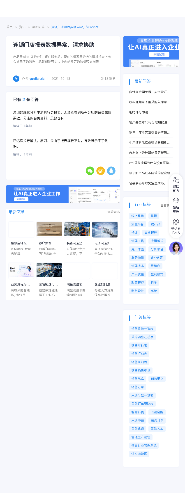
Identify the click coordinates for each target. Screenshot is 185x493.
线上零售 (137, 216)
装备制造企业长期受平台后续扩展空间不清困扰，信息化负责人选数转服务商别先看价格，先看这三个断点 (76, 243)
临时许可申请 (138, 112)
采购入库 (157, 429)
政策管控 (137, 282)
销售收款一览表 (142, 328)
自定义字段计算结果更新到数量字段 (149, 153)
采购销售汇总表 (142, 337)
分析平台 (157, 249)
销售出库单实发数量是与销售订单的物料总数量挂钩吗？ (149, 132)
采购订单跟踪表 (142, 404)
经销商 (155, 266)
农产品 (155, 224)
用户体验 (137, 249)
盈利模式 (157, 274)
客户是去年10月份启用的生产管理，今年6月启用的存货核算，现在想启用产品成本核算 (150, 122)
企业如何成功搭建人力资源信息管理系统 (104, 284)
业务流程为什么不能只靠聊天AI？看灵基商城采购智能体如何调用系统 (20, 284)
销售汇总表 (139, 353)
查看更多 (113, 212)
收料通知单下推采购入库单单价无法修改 (149, 102)
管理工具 (137, 241)
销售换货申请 (140, 370)
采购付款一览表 (142, 395)
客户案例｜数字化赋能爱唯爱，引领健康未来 (48, 243)
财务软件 (137, 291)
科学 (154, 282)
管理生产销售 (140, 437)
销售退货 (157, 379)
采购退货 (137, 429)
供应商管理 (139, 454)
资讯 (22, 27)
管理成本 (137, 266)
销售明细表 (139, 362)
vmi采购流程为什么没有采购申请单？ (150, 163)
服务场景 (137, 257)
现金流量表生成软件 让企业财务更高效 (77, 284)
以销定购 (157, 412)
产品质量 (137, 274)
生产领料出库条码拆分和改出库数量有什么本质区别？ (149, 142)
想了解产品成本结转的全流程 (149, 173)
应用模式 (157, 241)
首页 (9, 27)
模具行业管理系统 (144, 445)
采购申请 (137, 420)
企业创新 (157, 257)
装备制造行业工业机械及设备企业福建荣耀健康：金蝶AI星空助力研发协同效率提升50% (48, 284)
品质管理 (150, 232)
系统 (154, 291)
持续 (134, 232)
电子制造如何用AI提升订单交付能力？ (104, 243)
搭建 (154, 216)
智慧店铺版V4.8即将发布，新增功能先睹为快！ (20, 243)
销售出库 (137, 379)
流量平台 (137, 224)
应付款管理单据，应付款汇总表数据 (149, 92)
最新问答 (38, 27)
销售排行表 (139, 345)
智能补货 (137, 412)
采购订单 (157, 420)
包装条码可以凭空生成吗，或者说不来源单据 (149, 183)
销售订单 (137, 387)
